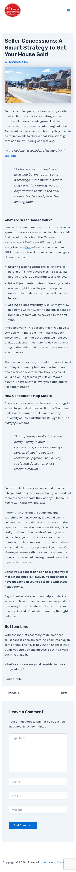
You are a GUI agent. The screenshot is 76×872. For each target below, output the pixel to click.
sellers (9, 408)
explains (10, 155)
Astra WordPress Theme (58, 862)
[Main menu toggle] (69, 10)
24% (28, 247)
